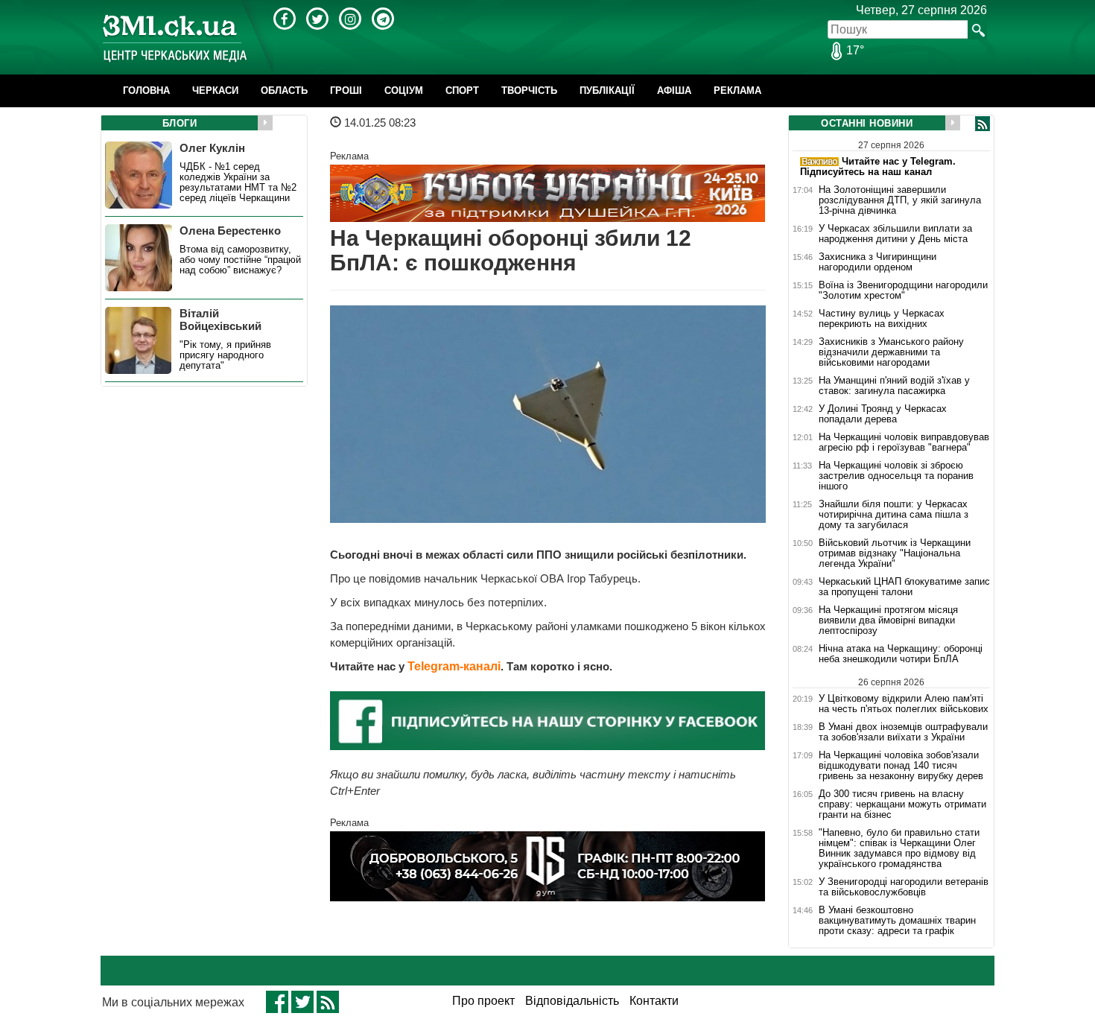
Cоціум (403, 90)
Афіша (674, 90)
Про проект (483, 1000)
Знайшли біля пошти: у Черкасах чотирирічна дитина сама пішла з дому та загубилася (893, 514)
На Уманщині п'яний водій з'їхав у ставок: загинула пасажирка (894, 385)
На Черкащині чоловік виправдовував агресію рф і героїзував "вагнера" (904, 442)
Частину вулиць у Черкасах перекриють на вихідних (882, 318)
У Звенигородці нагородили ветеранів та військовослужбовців (903, 887)
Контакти (654, 1000)
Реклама (737, 90)
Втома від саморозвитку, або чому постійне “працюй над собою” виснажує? (240, 260)
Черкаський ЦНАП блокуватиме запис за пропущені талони (904, 587)
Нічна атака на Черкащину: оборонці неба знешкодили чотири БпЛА (901, 654)
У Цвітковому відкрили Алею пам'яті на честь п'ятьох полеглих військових (903, 703)
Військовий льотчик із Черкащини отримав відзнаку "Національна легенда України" (895, 553)
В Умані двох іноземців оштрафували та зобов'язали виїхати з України (903, 732)
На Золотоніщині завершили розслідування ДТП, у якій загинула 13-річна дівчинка (900, 200)
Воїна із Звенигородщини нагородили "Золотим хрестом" (903, 290)
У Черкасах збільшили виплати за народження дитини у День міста (895, 233)
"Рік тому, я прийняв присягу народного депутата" (225, 355)
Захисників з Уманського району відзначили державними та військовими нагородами (891, 352)
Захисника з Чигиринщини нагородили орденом (877, 262)
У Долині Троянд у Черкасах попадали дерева (883, 414)
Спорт (462, 90)
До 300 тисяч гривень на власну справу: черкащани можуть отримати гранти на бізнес (902, 804)
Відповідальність (572, 1000)
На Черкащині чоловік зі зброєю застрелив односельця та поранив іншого (896, 476)
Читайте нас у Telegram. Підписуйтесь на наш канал (878, 166)
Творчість (529, 90)
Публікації (607, 90)
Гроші (346, 90)
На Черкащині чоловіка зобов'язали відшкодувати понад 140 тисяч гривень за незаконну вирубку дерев (901, 765)
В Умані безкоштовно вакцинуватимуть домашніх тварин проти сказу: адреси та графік (897, 920)
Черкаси (215, 90)
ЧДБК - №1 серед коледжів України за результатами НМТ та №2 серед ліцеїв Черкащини (238, 182)
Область (284, 90)
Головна (146, 90)
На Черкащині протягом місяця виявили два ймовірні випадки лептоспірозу (888, 620)
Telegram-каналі (454, 666)
